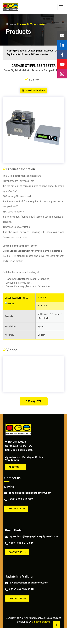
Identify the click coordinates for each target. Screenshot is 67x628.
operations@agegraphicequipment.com (33, 536)
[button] (33, 90)
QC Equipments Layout (40, 50)
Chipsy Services (41, 621)
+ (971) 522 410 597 (20, 499)
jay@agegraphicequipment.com (28, 582)
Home (9, 24)
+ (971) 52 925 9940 (21, 589)
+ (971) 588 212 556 (21, 542)
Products (20, 50)
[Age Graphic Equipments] (10, 7)
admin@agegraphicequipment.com (30, 492)
